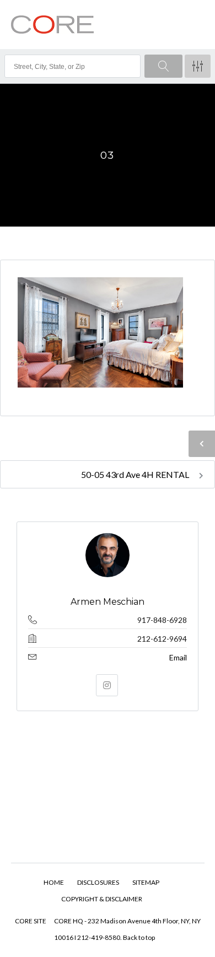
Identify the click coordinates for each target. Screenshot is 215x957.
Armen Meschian (107, 601)
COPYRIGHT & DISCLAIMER (101, 899)
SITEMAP (145, 882)
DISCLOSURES (98, 882)
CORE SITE (30, 921)
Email (178, 657)
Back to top (139, 937)
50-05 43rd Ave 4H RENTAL (136, 474)
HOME (54, 882)
